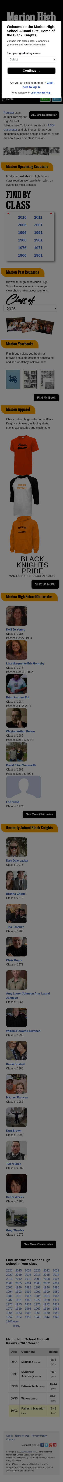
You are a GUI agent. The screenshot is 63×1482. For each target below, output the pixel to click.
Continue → (31, 70)
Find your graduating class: (23, 53)
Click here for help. (41, 92)
